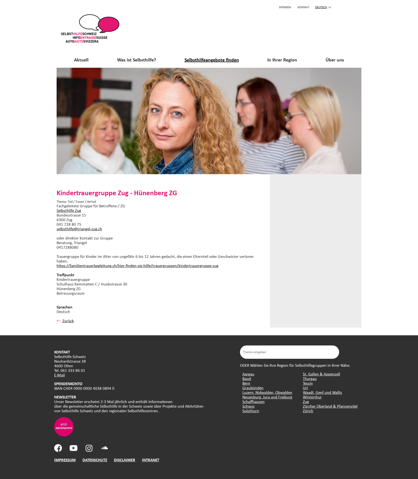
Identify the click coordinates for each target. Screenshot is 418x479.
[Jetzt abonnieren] (64, 435)
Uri (305, 387)
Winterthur (312, 397)
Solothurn (250, 410)
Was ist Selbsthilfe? (136, 59)
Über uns (335, 59)
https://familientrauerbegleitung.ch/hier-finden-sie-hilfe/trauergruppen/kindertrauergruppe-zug (137, 265)
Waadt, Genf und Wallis (322, 392)
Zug (306, 401)
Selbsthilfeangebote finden (212, 59)
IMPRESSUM (65, 459)
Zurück (68, 320)
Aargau (248, 374)
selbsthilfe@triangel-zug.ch (79, 229)
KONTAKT (303, 7)
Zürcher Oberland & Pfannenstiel (330, 406)
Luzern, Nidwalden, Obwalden (267, 392)
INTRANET (150, 459)
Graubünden (252, 387)
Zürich (308, 410)
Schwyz (248, 406)
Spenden (285, 7)
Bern (246, 383)
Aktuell (81, 59)
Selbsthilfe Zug (69, 210)
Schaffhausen (253, 401)
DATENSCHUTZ (94, 459)
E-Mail (59, 375)
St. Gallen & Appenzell (321, 374)
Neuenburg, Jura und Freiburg (267, 397)
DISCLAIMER (124, 459)
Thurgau (310, 378)
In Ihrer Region (282, 59)
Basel (246, 378)
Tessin (308, 383)
